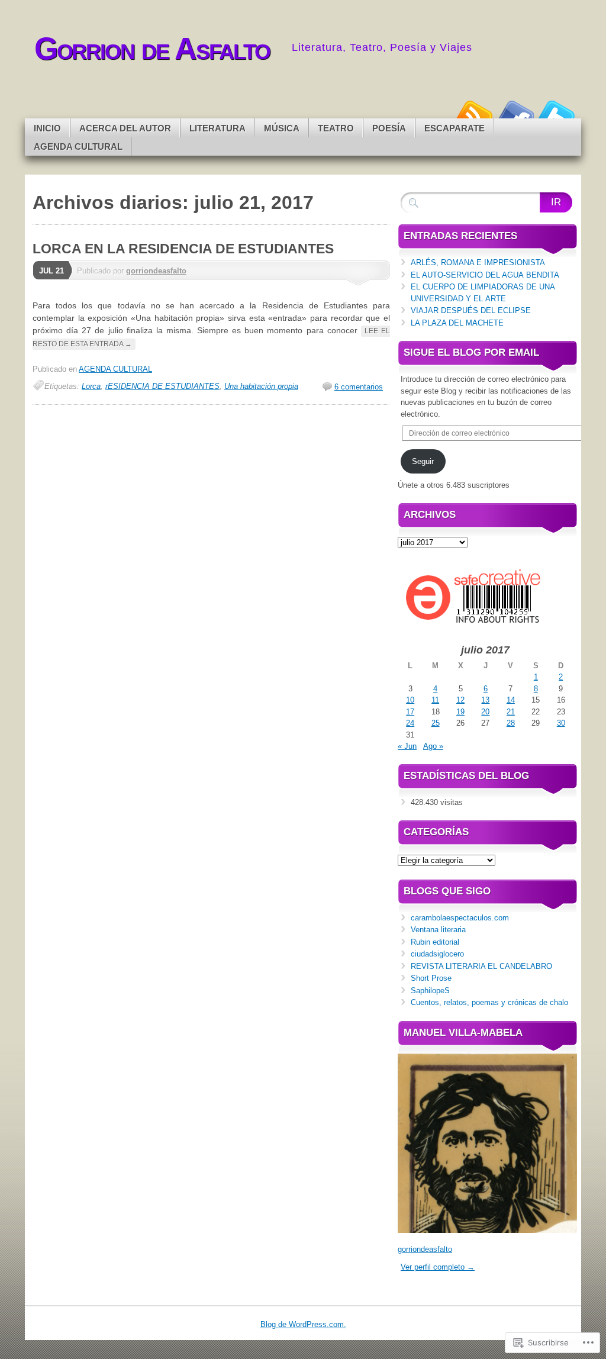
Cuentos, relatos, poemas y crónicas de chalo (489, 1002)
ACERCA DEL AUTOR (125, 128)
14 (511, 699)
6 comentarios (358, 386)
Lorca (91, 386)
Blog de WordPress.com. (303, 1324)
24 (410, 723)
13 (485, 699)
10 (410, 699)
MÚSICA (281, 128)
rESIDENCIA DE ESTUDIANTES (162, 386)
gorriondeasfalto (156, 270)
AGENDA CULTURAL (78, 146)
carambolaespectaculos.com (460, 917)
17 (410, 711)
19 (460, 711)
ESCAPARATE (454, 128)
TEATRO (336, 128)
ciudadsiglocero (437, 953)
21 (511, 711)
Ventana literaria (438, 929)
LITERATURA (217, 128)
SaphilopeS (430, 990)
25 (435, 723)
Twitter (556, 114)
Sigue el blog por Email (471, 352)
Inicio (47, 128)
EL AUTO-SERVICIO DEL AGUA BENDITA (485, 274)
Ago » (433, 746)
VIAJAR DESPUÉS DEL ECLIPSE (471, 310)
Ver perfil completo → (438, 1267)
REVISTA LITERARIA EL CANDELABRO (481, 966)
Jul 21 (51, 270)
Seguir (423, 461)
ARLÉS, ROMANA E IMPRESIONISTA (478, 262)
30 (561, 723)
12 (460, 699)
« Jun (407, 746)
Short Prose (431, 978)
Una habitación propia (261, 386)
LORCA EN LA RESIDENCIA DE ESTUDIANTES (183, 248)
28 (511, 723)
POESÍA (389, 128)
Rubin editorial (435, 942)
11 (435, 699)
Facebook (515, 114)
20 (485, 711)
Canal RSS (473, 114)
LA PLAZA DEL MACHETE (457, 322)
